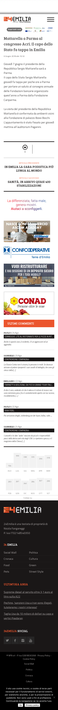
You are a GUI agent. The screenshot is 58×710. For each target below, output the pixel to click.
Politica (33, 552)
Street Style (36, 571)
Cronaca (8, 559)
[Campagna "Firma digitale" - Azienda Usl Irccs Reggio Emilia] (29, 31)
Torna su (27, 498)
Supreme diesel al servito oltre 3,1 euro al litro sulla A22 (28, 594)
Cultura (33, 559)
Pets (6, 571)
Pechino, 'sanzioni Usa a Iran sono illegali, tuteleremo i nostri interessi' (28, 605)
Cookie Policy (29, 658)
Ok (20, 705)
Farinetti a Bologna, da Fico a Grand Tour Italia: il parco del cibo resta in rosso (29, 384)
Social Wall (10, 552)
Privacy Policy (44, 655)
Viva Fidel (9, 410)
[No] (54, 697)
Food (6, 565)
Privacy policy (32, 705)
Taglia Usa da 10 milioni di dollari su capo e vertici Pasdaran (28, 616)
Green (32, 565)
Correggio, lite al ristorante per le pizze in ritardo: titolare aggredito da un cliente (29, 336)
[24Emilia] (23, 19)
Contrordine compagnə (17, 359)
